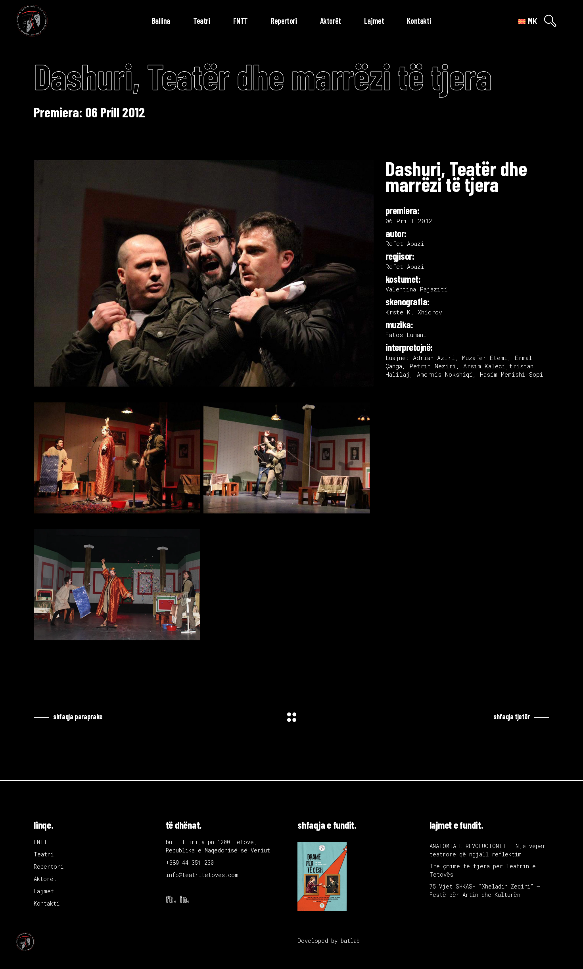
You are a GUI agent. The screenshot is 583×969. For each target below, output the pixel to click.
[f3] (117, 457)
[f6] (117, 584)
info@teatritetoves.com (202, 875)
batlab (350, 940)
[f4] (286, 457)
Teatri (44, 854)
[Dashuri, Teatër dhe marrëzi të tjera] (204, 273)
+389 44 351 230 (190, 862)
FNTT (40, 842)
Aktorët (45, 879)
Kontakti (46, 903)
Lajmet (44, 891)
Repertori (48, 866)
